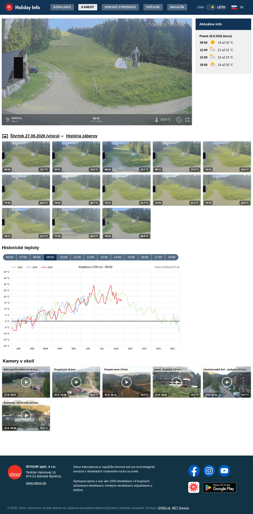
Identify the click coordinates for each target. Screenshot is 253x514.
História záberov (81, 136)
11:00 (77, 257)
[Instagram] (209, 471)
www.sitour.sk (36, 483)
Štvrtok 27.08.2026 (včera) (34, 136)
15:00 (131, 257)
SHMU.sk (164, 508)
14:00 (117, 257)
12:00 (90, 257)
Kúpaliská (62, 7)
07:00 (23, 257)
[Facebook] (194, 471)
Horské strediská (120, 7)
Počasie (153, 7)
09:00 (50, 257)
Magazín (177, 7)
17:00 (158, 257)
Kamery (87, 7)
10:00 (63, 257)
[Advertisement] (223, 100)
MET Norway (180, 508)
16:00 (144, 257)
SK (242, 7)
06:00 (9, 257)
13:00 (104, 257)
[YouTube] (224, 471)
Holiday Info (19, 5)
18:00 (171, 257)
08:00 (36, 257)
